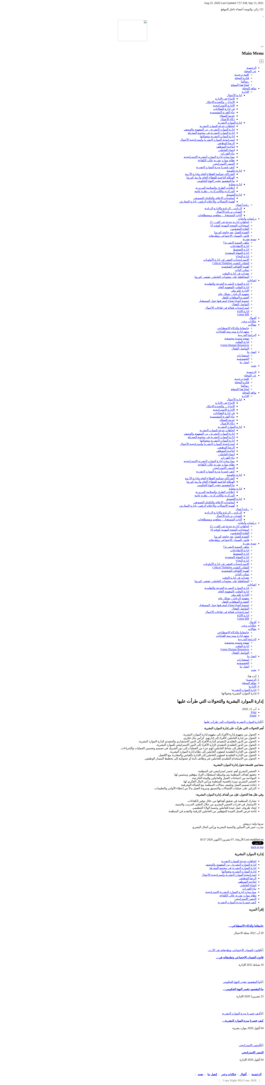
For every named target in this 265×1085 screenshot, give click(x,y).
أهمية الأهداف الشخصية (235, 266)
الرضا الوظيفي (226, 143)
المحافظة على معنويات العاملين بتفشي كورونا (222, 276)
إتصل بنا (251, 351)
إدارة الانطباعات (239, 246)
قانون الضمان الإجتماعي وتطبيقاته (229, 235)
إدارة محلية (235, 184)
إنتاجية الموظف (225, 146)
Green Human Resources (234, 345)
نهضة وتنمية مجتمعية (236, 338)
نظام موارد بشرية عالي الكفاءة (216, 160)
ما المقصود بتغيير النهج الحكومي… (243, 989)
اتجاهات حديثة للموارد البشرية (217, 126)
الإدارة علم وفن (240, 290)
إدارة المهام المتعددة (237, 252)
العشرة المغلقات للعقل (235, 297)
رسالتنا (245, 81)
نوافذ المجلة (249, 88)
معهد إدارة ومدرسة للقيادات (232, 331)
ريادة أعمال (242, 204)
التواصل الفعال (240, 304)
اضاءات (251, 280)
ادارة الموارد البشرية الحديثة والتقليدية (226, 283)
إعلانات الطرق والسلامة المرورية (215, 187)
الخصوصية (243, 358)
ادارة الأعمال (234, 95)
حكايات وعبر (248, 321)
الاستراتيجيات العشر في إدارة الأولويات (226, 259)
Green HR (243, 314)
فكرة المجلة (242, 78)
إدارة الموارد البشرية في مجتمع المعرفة (211, 132)
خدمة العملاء (227, 115)
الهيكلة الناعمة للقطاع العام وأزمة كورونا (210, 177)
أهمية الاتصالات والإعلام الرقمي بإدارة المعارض (207, 201)
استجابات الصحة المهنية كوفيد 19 (229, 225)
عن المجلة (250, 71)
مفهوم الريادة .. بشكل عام (233, 294)
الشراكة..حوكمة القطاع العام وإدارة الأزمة (210, 174)
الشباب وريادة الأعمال (229, 211)
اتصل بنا (244, 362)
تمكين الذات (242, 270)
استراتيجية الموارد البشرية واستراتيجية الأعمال (207, 139)
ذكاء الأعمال (227, 119)
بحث (253, 365)
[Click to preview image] (234, 721)
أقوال (243, 1074)
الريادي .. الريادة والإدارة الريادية (223, 208)
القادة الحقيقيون (239, 228)
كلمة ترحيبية (241, 74)
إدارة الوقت (242, 341)
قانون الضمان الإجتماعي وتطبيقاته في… (240, 957)
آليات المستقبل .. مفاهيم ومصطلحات (220, 215)
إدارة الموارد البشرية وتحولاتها (217, 136)
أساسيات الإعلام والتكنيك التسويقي (214, 198)
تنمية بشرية (249, 239)
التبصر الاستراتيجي (224, 163)
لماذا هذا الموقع (240, 84)
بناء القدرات (228, 153)
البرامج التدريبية (247, 335)
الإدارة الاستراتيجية (224, 105)
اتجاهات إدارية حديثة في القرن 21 (229, 222)
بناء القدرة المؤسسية (222, 112)
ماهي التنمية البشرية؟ (236, 242)
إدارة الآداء (243, 311)
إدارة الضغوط (241, 249)
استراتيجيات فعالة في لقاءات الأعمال (227, 307)
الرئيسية (251, 67)
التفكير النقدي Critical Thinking (230, 263)
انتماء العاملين (226, 150)
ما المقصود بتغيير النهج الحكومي (216, 180)
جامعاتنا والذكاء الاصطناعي (233, 328)
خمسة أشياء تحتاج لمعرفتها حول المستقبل (224, 300)
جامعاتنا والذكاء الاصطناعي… (246, 925)
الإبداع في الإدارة (225, 98)
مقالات (252, 324)
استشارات (243, 355)
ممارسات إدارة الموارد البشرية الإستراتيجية (209, 156)
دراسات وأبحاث (247, 218)
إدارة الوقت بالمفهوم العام (233, 287)
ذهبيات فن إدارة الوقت (235, 273)
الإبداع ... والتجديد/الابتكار (220, 102)
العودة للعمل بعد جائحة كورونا (231, 232)
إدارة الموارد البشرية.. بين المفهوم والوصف (209, 129)
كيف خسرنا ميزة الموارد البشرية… (243, 1020)
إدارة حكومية (234, 170)
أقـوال (252, 317)
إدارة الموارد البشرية (230, 122)
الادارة (245, 91)
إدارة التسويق (234, 194)
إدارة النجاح (242, 256)
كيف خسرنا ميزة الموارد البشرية (215, 167)
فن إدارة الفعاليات (224, 108)
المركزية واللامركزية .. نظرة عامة (215, 191)
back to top (257, 847)
